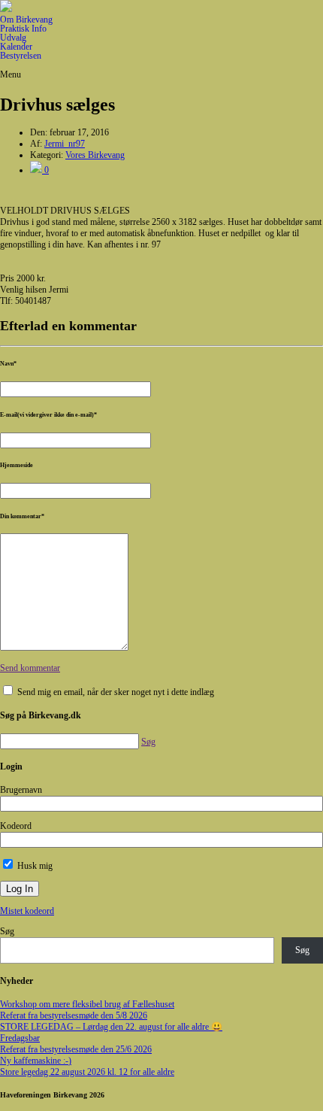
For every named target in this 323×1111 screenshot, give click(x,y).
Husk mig (34, 866)
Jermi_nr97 (64, 143)
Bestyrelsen (20, 55)
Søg (7, 931)
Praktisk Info (23, 28)
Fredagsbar (20, 1038)
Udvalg (13, 37)
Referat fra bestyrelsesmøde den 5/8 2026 (73, 1015)
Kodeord (16, 826)
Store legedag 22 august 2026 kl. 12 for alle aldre (87, 1072)
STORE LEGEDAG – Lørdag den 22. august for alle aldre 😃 (111, 1026)
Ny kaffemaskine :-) (35, 1060)
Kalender (16, 46)
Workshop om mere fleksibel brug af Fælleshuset (87, 1004)
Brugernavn (21, 790)
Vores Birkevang (95, 155)
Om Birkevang (26, 19)
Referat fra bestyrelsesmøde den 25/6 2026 (76, 1049)
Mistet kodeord (27, 911)
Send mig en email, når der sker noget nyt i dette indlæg (115, 692)
